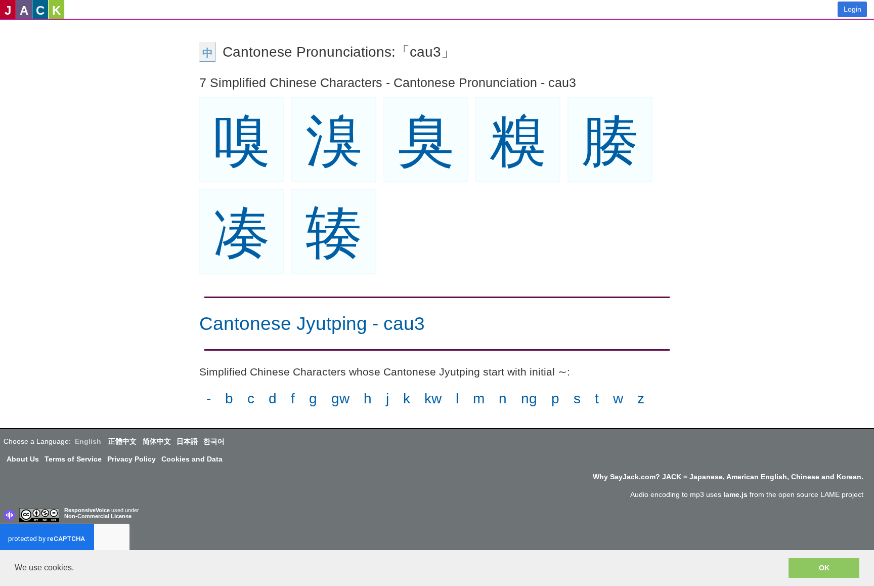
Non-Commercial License (98, 516)
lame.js (735, 494)
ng (529, 398)
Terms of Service (73, 459)
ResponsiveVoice (87, 510)
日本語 (187, 441)
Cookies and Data (192, 459)
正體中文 (122, 441)
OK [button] (824, 568)
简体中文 (157, 441)
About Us (23, 459)
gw (340, 398)
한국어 (214, 441)
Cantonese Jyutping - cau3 (312, 323)
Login (852, 9)
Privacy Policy (131, 459)
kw (433, 398)
